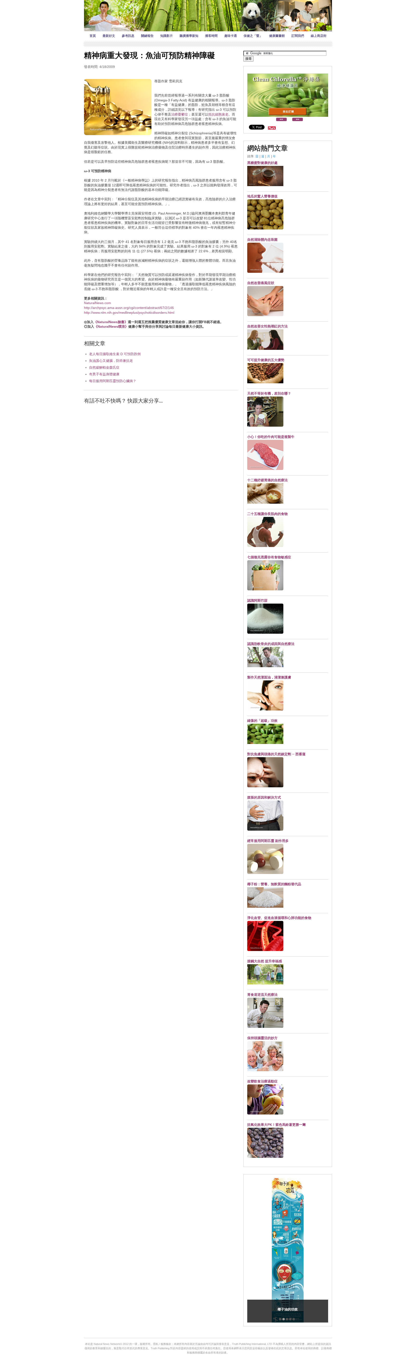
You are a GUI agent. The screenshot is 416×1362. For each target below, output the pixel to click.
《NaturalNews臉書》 (111, 322)
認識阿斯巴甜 (257, 600)
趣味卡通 (230, 36)
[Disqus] (161, 469)
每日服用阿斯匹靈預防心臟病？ (112, 381)
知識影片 (166, 36)
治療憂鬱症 (179, 114)
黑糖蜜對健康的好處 (262, 163)
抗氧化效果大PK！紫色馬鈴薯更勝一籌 (276, 1125)
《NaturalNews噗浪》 (111, 326)
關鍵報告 (147, 36)
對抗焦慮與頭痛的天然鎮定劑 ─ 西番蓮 (276, 754)
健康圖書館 (277, 36)
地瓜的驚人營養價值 (262, 196)
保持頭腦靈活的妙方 (262, 1038)
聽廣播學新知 (189, 36)
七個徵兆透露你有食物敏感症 (269, 557)
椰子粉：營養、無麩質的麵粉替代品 (274, 884)
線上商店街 (318, 36)
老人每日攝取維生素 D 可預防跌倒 (115, 354)
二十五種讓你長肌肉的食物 (267, 514)
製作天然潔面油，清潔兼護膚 (269, 677)
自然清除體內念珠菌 (262, 239)
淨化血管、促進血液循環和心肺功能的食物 (279, 918)
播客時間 (211, 36)
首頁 (93, 36)
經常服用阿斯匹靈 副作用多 (268, 841)
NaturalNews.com (97, 303)
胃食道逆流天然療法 (262, 995)
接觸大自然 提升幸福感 (264, 961)
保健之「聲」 (253, 36)
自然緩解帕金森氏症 (104, 367)
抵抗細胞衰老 (218, 114)
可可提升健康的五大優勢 (265, 360)
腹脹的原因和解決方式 (264, 797)
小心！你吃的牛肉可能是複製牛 (270, 437)
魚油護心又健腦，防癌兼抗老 (111, 361)
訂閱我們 (298, 36)
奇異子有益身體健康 (104, 374)
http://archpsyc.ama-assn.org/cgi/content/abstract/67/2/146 (129, 308)
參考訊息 (128, 36)
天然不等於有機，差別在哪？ (269, 393)
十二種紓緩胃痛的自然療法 (267, 480)
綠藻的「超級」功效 (262, 721)
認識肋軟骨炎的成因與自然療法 (270, 644)
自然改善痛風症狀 (260, 283)
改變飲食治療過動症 (262, 1081)
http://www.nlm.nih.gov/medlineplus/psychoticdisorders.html (129, 312)
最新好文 (109, 36)
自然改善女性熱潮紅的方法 (267, 326)
